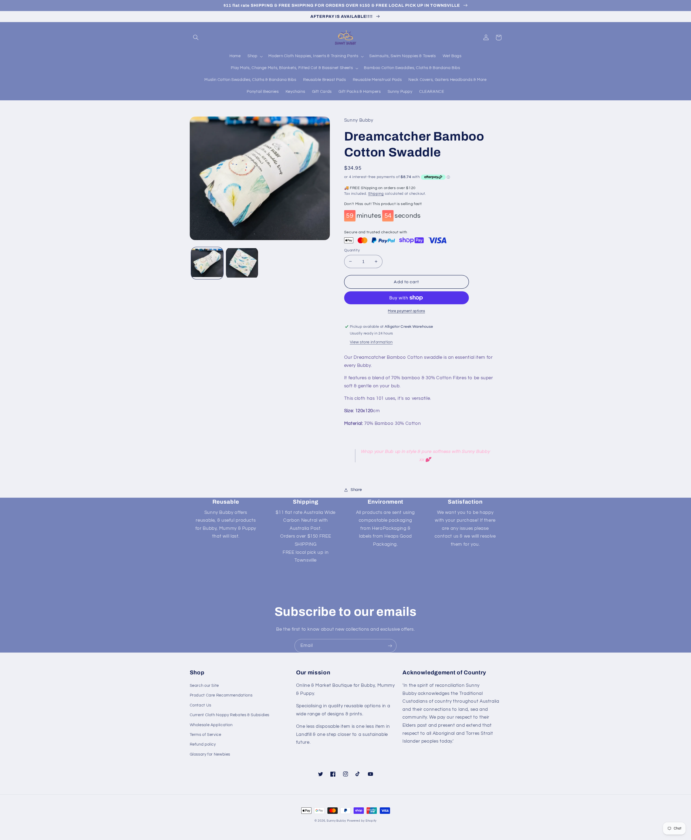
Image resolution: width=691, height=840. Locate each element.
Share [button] (356, 490)
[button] (196, 37)
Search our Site (204, 686)
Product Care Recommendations (221, 695)
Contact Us (200, 705)
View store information (371, 342)
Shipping (376, 194)
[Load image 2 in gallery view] (242, 263)
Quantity (352, 250)
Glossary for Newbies (210, 754)
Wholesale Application (211, 725)
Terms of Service (205, 735)
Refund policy (203, 744)
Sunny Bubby (336, 820)
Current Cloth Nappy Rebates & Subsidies (230, 715)
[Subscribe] (390, 645)
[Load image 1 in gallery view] (207, 263)
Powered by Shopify (362, 820)
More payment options (406, 311)
